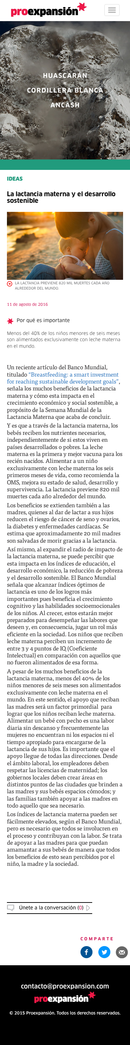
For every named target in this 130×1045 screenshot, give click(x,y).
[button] (122, 952)
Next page (65, 807)
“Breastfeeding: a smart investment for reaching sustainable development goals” (63, 377)
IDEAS (15, 179)
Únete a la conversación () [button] (51, 908)
